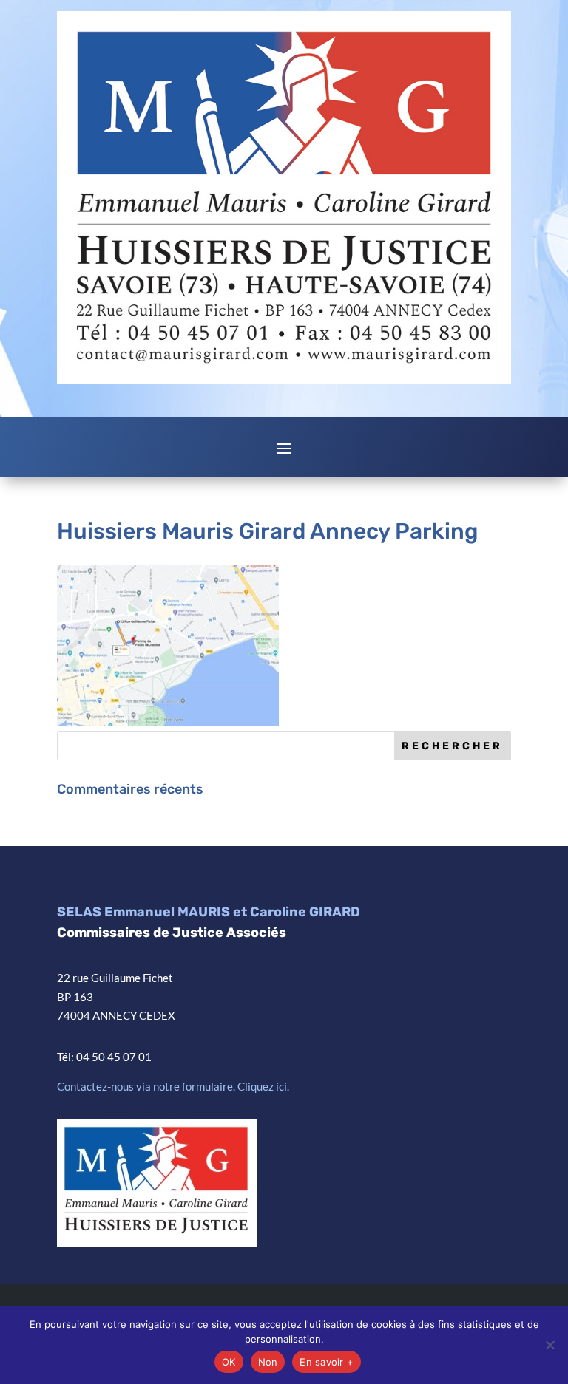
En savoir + (327, 1362)
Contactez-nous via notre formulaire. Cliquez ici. (173, 1086)
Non (268, 1362)
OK (229, 1362)
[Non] (549, 1344)
